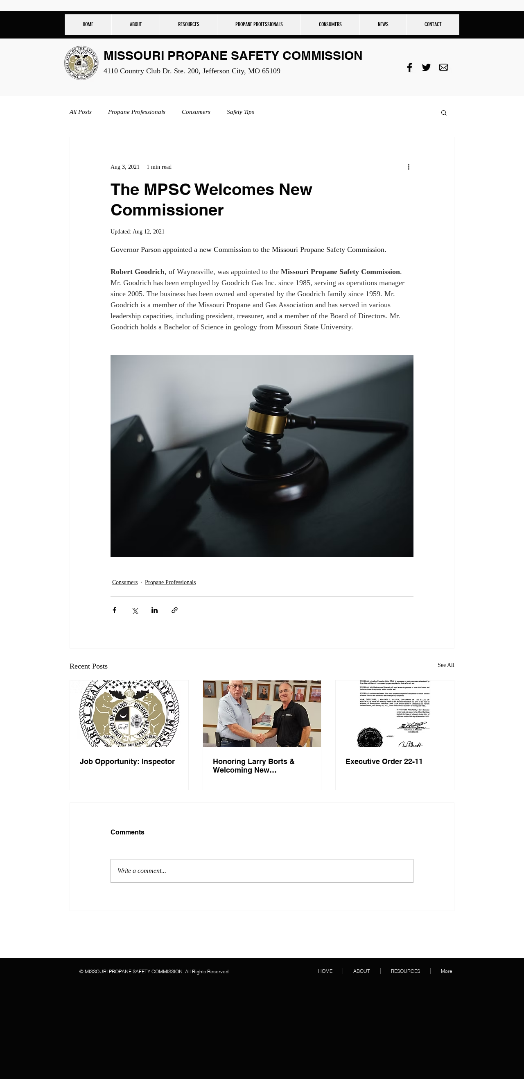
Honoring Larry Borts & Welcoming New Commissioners (254, 765)
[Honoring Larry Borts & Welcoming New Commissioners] (262, 713)
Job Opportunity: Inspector (127, 761)
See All (446, 665)
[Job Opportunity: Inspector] (129, 713)
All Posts (81, 112)
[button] (188, 24)
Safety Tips (240, 112)
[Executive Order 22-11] (395, 713)
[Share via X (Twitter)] (134, 610)
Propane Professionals (136, 112)
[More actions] (408, 167)
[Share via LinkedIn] (154, 610)
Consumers (196, 112)
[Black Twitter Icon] (426, 67)
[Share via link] (174, 610)
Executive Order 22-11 (384, 761)
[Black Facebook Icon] (410, 67)
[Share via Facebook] (114, 610)
